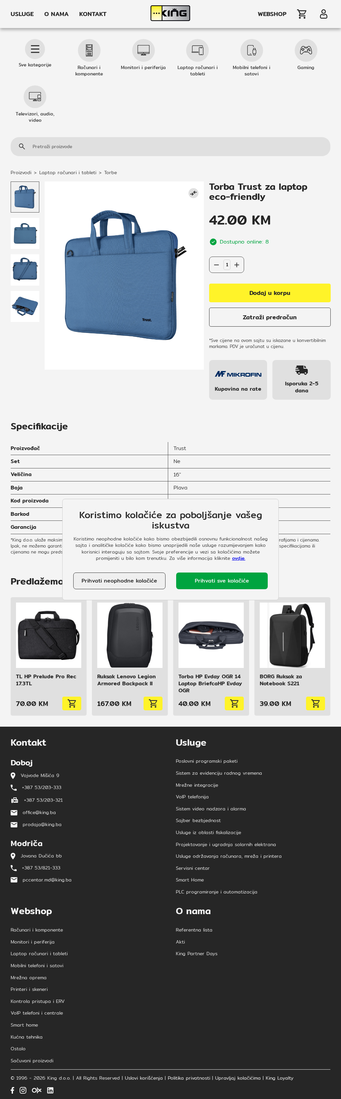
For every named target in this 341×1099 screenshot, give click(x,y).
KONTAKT (93, 14)
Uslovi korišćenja (144, 1078)
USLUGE (22, 14)
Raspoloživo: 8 (226, 250)
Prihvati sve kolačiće (222, 581)
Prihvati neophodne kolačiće (119, 581)
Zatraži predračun (270, 317)
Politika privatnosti (189, 1078)
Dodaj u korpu (269, 293)
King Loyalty (279, 1078)
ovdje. (238, 558)
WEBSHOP (272, 14)
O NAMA (56, 14)
